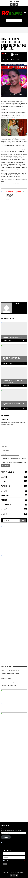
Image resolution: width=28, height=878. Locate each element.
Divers (14, 481)
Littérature (14, 491)
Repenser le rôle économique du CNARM (10, 670)
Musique (14, 500)
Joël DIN (16, 54)
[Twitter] (17, 4)
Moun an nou (14, 495)
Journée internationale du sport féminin (10, 682)
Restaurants (14, 505)
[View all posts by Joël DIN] (12, 54)
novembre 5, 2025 (8, 363)
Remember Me (7, 860)
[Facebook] (11, 4)
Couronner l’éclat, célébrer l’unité (8, 685)
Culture (3, 36)
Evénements (14, 486)
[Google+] (14, 4)
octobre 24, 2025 (7, 385)
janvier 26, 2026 (7, 340)
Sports (14, 514)
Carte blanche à (14, 472)
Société (14, 509)
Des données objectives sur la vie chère (10, 673)
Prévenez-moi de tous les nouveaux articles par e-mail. (14, 462)
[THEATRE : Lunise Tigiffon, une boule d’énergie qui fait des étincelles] (14, 80)
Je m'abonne (6, 837)
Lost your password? (20, 860)
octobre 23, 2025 (7, 408)
